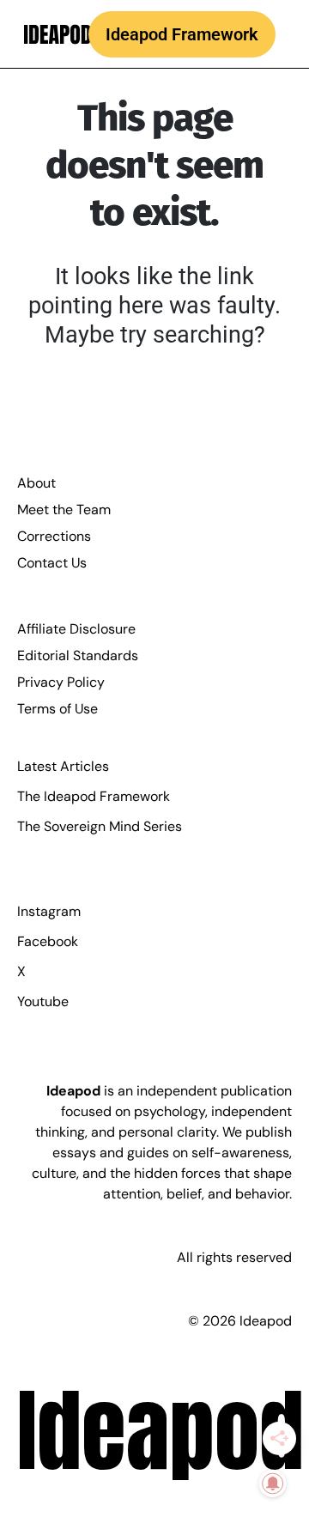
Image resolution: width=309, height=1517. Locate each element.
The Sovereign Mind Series (99, 826)
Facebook (47, 941)
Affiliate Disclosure (76, 629)
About (36, 483)
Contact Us (52, 563)
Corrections (54, 536)
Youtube (43, 1001)
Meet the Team (64, 510)
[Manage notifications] (273, 1483)
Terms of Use (57, 709)
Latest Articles (63, 766)
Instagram (49, 911)
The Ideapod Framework (93, 796)
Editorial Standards (77, 655)
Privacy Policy (61, 682)
